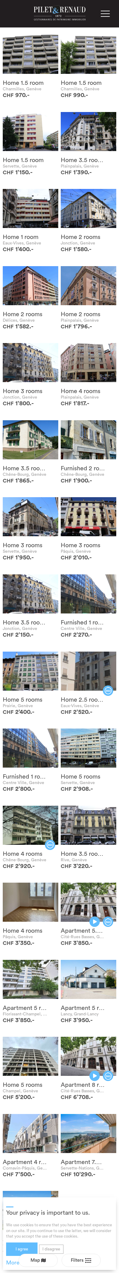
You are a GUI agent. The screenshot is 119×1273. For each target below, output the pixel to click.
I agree (22, 1249)
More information (27, 1262)
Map (36, 1260)
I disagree (51, 1249)
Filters (78, 1260)
